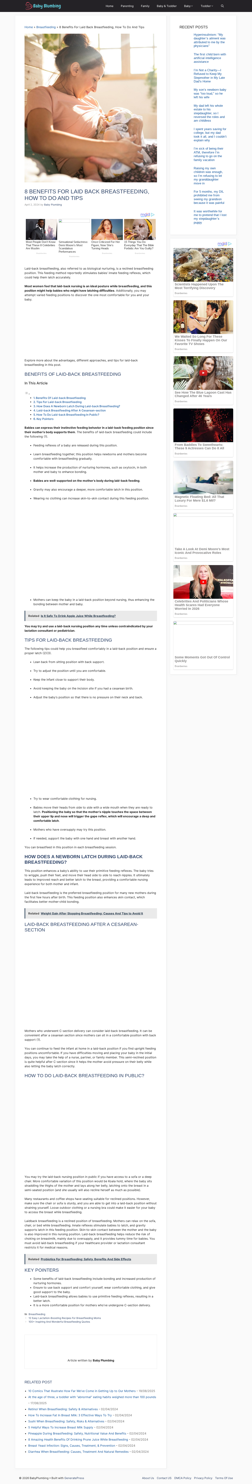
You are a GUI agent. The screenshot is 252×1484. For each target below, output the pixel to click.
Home (109, 6)
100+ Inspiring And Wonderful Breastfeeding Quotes (59, 1321)
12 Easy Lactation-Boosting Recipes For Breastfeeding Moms (65, 1318)
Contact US (164, 1478)
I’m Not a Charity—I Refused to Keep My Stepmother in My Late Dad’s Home (209, 75)
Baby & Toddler (167, 6)
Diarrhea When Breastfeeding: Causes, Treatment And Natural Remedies (78, 1451)
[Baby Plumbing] (43, 6)
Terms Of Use (224, 1478)
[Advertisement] (90, 332)
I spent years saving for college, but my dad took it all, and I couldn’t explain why (210, 134)
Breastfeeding (46, 27)
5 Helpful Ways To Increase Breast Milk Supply (60, 1427)
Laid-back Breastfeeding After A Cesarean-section (71, 410)
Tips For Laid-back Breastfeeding (59, 402)
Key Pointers (45, 419)
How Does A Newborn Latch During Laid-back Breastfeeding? (78, 406)
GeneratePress (74, 1478)
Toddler (206, 6)
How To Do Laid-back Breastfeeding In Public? (67, 414)
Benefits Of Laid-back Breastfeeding (61, 398)
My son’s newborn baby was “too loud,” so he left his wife (210, 93)
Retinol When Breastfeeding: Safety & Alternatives (63, 1409)
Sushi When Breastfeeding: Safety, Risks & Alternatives (66, 1421)
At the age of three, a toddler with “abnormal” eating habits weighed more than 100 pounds (92, 1397)
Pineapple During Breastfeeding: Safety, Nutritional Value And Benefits (77, 1433)
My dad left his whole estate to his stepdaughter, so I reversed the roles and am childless (209, 113)
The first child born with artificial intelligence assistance (210, 58)
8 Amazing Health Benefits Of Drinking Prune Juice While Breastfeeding (78, 1439)
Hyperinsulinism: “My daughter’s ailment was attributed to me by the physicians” (210, 40)
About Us (148, 1478)
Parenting (127, 6)
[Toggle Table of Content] (27, 394)
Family (145, 6)
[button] (222, 6)
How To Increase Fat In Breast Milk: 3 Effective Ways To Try (70, 1415)
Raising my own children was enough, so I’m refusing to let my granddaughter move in (208, 176)
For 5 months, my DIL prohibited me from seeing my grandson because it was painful (209, 197)
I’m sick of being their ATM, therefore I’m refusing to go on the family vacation (208, 154)
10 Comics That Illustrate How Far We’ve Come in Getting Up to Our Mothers (82, 1391)
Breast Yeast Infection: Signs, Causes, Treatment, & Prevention (71, 1445)
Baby (187, 6)
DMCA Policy (182, 1478)
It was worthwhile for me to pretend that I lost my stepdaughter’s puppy (210, 217)
